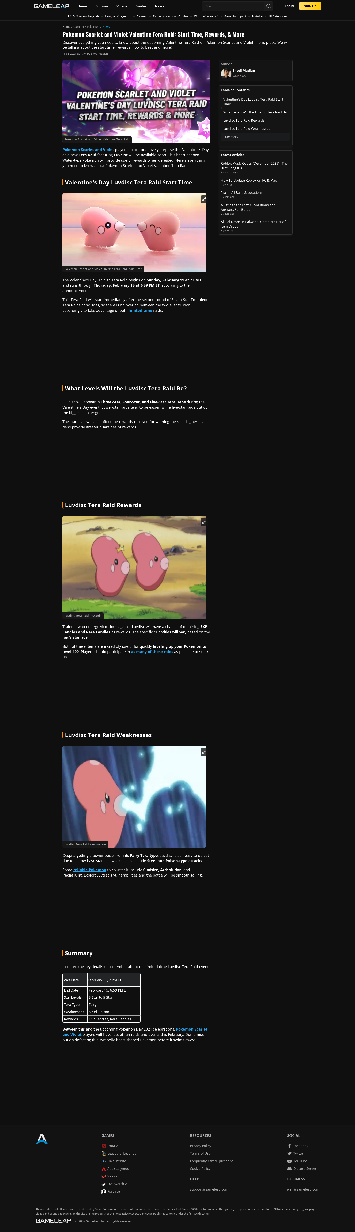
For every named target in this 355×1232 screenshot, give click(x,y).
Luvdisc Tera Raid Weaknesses (246, 128)
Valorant (114, 1176)
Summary (230, 137)
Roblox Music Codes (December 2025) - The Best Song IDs (254, 165)
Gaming (78, 27)
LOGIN (289, 6)
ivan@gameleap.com (303, 1189)
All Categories (277, 16)
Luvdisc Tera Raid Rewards (243, 120)
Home (66, 27)
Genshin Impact (235, 16)
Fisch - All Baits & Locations (242, 192)
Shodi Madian (99, 53)
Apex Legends (118, 1168)
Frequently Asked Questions (211, 1161)
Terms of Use (200, 1153)
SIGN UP (310, 6)
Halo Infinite (116, 1161)
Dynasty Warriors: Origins (170, 16)
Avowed (142, 16)
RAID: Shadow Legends (83, 16)
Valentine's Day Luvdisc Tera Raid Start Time (253, 101)
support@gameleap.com (209, 1189)
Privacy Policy (200, 1145)
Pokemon (93, 27)
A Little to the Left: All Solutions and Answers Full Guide (248, 207)
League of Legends (118, 16)
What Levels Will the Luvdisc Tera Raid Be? (255, 112)
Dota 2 (112, 1145)
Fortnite (257, 16)
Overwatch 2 (117, 1183)
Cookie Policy (200, 1168)
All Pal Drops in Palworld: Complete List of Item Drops (253, 224)
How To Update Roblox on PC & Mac (249, 180)
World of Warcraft (206, 16)
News (106, 27)
